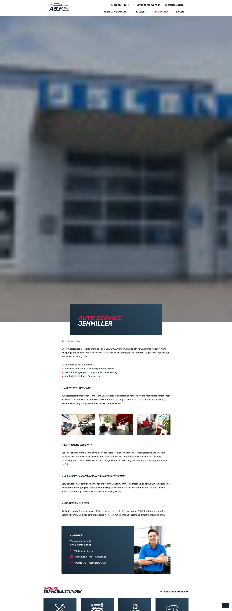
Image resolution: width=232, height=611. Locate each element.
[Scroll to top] (225, 605)
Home (64, 341)
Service (140, 12)
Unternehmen (161, 12)
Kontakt (180, 12)
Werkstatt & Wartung (115, 12)
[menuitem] (119, 5)
